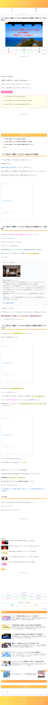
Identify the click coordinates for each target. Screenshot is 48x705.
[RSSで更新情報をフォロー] (35, 605)
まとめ (4, 147)
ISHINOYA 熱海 (9, 303)
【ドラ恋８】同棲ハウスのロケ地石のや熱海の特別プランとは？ (18, 144)
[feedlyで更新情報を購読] (12, 605)
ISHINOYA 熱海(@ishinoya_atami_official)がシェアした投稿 (17, 219)
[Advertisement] (24, 65)
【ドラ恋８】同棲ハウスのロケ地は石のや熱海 (14, 139)
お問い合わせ (8, 701)
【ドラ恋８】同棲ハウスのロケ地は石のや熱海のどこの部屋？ (18, 141)
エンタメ (3, 569)
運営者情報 (24, 701)
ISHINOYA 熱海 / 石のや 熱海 (8, 167)
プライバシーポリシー (39, 701)
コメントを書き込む (24, 686)
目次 (23, 135)
